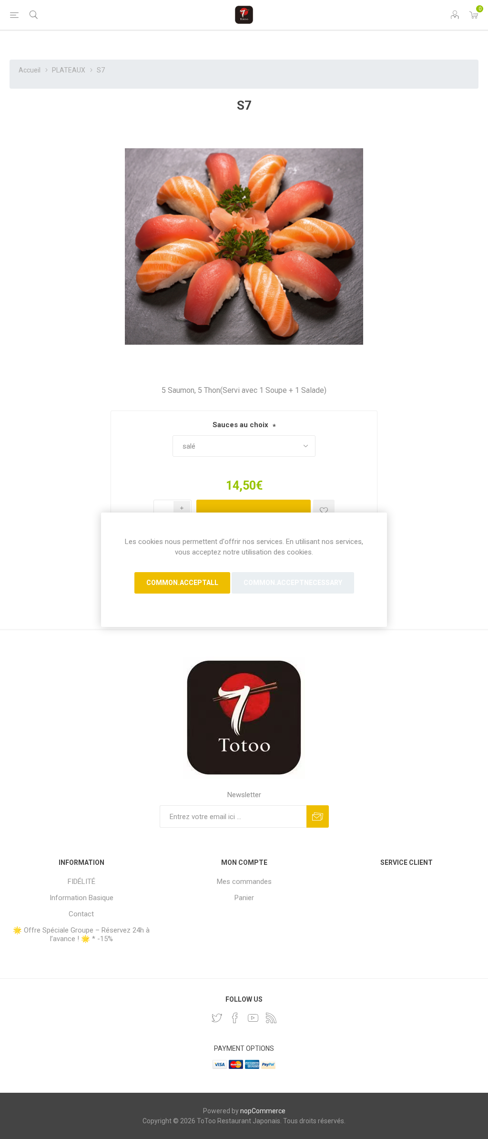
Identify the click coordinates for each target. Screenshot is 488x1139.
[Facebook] (235, 1018)
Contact (81, 914)
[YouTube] (253, 1018)
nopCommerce (262, 1111)
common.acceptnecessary (293, 582)
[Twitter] (216, 1018)
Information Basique (81, 897)
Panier (244, 897)
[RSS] (271, 1018)
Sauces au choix (240, 425)
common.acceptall (182, 582)
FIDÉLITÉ (81, 881)
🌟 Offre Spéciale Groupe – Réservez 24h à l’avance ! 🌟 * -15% (81, 934)
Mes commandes (244, 881)
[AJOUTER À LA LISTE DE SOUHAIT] (324, 510)
